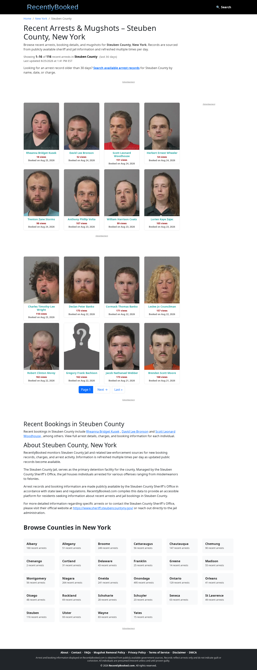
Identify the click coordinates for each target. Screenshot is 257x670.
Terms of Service (159, 652)
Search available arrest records (116, 68)
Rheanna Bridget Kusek (102, 431)
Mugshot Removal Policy (109, 652)
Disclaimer (179, 652)
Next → (102, 389)
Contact (76, 652)
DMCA (193, 652)
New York (41, 18)
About (64, 652)
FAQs (87, 652)
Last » (118, 389)
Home (27, 18)
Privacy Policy (137, 652)
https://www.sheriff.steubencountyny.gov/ (103, 508)
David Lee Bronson (135, 431)
